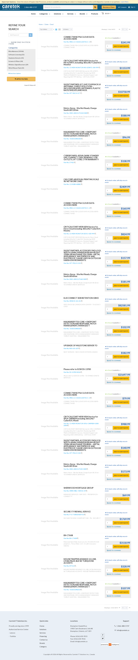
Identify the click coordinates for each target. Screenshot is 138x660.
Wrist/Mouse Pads (16, 68)
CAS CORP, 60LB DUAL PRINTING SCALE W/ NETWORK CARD (81, 180)
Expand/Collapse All (29, 85)
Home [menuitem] (33, 14)
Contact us (44, 640)
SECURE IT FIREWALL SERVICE (77, 512)
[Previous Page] (119, 29)
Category (43, 647)
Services (43, 633)
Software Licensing (16, 55)
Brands (42, 643)
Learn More (124, 2)
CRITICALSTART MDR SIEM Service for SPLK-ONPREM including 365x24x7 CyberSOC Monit (81, 418)
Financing (43, 636)
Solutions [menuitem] (57, 14)
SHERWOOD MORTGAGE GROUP (78, 488)
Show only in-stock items (19, 43)
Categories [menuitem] (43, 14)
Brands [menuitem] (82, 14)
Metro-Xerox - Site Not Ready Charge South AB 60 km (80, 275)
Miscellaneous (16, 51)
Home (42, 626)
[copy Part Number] (91, 42)
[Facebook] (102, 635)
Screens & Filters (16, 61)
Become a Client (109, 7)
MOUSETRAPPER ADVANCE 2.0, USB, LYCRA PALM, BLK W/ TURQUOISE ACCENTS (80, 561)
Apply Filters (22, 79)
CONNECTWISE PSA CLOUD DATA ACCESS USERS (79, 38)
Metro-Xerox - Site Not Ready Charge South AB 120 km (80, 109)
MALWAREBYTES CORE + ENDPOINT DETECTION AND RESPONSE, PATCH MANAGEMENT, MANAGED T (80, 134)
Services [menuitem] (70, 14)
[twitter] (102, 638)
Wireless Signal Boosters (18, 65)
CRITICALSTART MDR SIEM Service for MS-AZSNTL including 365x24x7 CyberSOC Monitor (82, 63)
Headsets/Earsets (16, 58)
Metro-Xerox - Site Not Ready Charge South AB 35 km (80, 465)
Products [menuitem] (94, 14)
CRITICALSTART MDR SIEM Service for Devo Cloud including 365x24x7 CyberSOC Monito (82, 229)
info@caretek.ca (123, 630)
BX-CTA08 (68, 535)
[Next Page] (129, 29)
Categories (13, 48)
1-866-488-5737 (30, 7)
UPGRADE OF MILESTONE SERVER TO (80, 345)
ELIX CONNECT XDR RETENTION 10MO (81, 298)
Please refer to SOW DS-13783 (77, 369)
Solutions (43, 629)
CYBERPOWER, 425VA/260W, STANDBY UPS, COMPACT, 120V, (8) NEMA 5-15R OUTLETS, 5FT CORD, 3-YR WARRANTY (81, 157)
